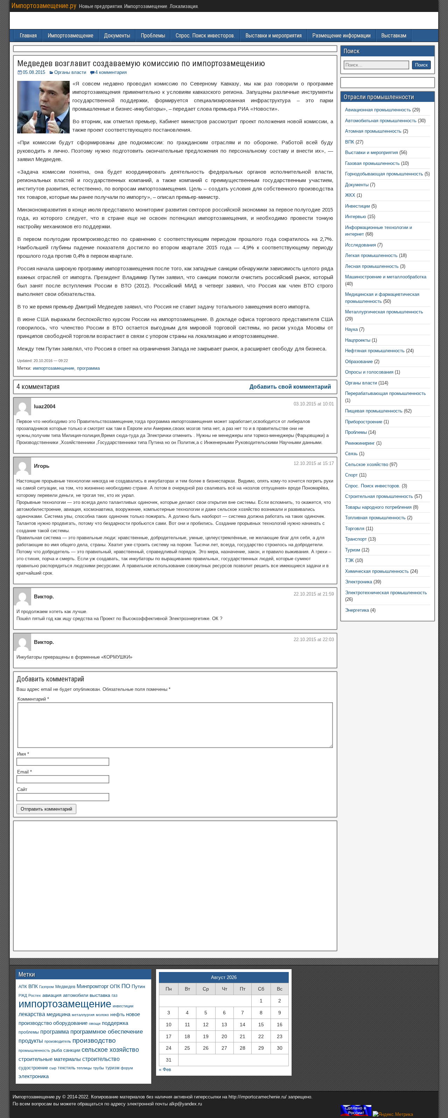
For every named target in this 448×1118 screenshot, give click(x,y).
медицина (58, 1014)
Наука (351, 329)
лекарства (32, 1014)
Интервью (355, 216)
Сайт (22, 789)
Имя (23, 754)
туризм (112, 1067)
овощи (94, 1023)
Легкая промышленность (371, 255)
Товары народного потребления (378, 507)
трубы (98, 1068)
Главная (28, 35)
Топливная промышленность (375, 517)
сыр (52, 1068)
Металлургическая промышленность (384, 311)
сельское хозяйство (110, 1049)
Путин (138, 986)
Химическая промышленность (377, 571)
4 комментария (111, 72)
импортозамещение (53, 368)
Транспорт (356, 539)
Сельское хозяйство (366, 464)
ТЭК (349, 560)
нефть (117, 1014)
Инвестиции (357, 206)
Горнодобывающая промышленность (384, 173)
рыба (56, 1050)
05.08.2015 (34, 72)
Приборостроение (363, 421)
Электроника (358, 581)
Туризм (352, 550)
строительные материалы (50, 1059)
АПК (23, 986)
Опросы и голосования (369, 372)
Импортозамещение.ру (43, 5)
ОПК (115, 986)
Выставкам (393, 35)
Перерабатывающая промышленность (385, 393)
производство (94, 1040)
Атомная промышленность (373, 131)
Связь (351, 453)
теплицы (84, 1068)
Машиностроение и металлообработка (385, 276)
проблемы (29, 1032)
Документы (117, 35)
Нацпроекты (357, 340)
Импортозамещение (70, 35)
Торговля (354, 528)
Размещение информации (341, 35)
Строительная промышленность (379, 496)
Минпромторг (92, 986)
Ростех (34, 995)
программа (88, 368)
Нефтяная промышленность (375, 350)
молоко (102, 1015)
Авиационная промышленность (378, 109)
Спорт (351, 475)
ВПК (349, 142)
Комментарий (33, 699)
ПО (125, 986)
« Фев (165, 1069)
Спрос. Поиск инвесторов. (205, 35)
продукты (31, 1040)
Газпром (46, 987)
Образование (359, 361)
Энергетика (357, 610)
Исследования (360, 245)
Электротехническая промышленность (386, 592)
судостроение (33, 1067)
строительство (101, 1059)
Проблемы (153, 35)
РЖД (23, 995)
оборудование (70, 1023)
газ (115, 995)
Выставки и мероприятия (273, 35)
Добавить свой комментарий (290, 387)
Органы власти (70, 72)
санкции (71, 1050)
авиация (52, 995)
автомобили (75, 995)
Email (24, 772)
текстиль (66, 1067)
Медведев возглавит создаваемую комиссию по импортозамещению (141, 63)
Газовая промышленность (372, 163)
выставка (100, 995)
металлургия (83, 1015)
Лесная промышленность (372, 266)
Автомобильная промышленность (380, 120)
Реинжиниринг (360, 443)
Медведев (65, 986)
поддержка (115, 1023)
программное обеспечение (106, 1031)
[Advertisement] (175, 888)
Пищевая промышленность (373, 411)
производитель (57, 1041)
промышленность (34, 1050)
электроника (34, 1076)
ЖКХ (350, 195)
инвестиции (123, 1006)
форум (127, 1068)
